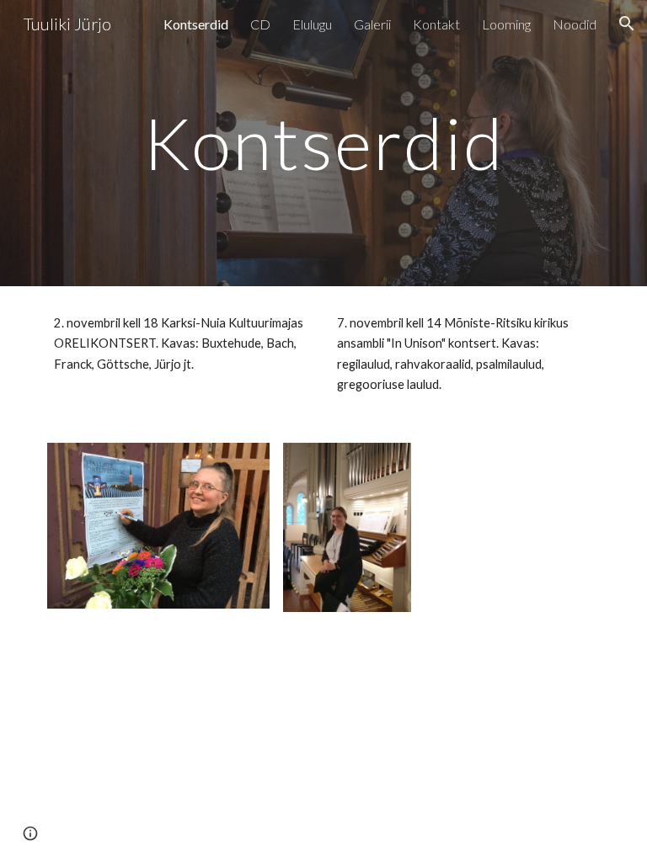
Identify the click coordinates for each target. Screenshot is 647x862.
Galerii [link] (372, 24)
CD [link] (260, 24)
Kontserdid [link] (195, 24)
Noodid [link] (574, 24)
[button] (627, 23)
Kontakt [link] (436, 24)
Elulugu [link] (312, 24)
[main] (323, 142)
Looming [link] (506, 24)
